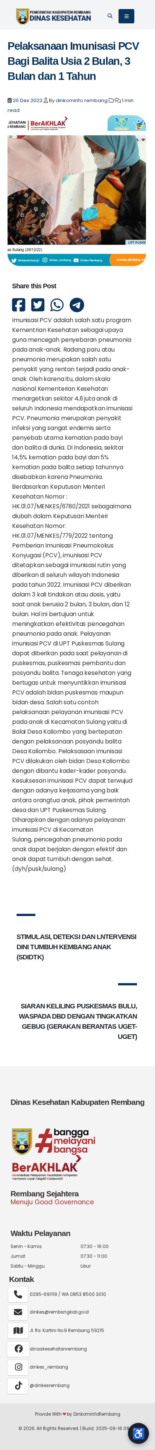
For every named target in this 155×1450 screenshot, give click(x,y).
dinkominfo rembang (82, 100)
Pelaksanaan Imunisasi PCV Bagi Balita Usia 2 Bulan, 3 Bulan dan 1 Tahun (73, 61)
